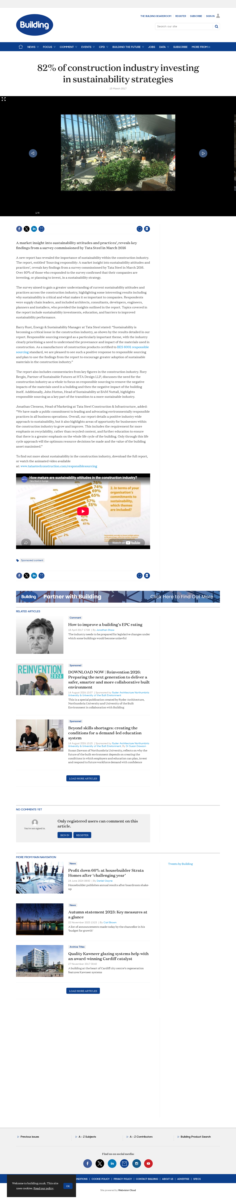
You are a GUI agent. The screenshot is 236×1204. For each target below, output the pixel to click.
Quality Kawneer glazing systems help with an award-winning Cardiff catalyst (108, 956)
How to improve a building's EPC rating (105, 624)
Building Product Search (196, 1136)
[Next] (203, 153)
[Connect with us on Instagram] (136, 1163)
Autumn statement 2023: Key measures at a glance (107, 914)
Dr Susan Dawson (136, 746)
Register (180, 16)
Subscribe (196, 16)
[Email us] (124, 1163)
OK (68, 1186)
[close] (150, 222)
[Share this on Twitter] (26, 229)
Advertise (183, 1178)
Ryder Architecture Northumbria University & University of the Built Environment (108, 694)
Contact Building (147, 1178)
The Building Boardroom (155, 16)
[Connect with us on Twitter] (99, 1163)
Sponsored (75, 665)
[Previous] (33, 153)
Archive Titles (77, 946)
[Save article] (147, 229)
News (73, 863)
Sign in (104, 222)
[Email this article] (41, 229)
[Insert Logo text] (34, 35)
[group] (200, 46)
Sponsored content (32, 560)
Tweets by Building (180, 864)
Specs (197, 1178)
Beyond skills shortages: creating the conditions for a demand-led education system (104, 733)
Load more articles (83, 778)
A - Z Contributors (141, 1136)
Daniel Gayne (105, 880)
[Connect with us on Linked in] (112, 1163)
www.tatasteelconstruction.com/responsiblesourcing (59, 466)
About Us (167, 1178)
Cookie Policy (101, 1178)
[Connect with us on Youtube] (148, 1163)
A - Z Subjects (87, 1136)
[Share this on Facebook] (19, 229)
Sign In (210, 16)
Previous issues (30, 1136)
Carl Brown (109, 922)
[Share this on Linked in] (34, 229)
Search (216, 26)
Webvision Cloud (127, 1190)
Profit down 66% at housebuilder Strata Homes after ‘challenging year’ (106, 872)
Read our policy (43, 1188)
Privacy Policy (123, 1178)
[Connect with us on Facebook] (87, 1163)
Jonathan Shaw (105, 629)
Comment (75, 617)
